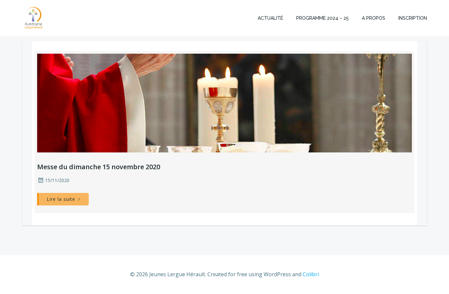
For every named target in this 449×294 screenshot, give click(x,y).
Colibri (311, 274)
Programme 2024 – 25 (322, 18)
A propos (373, 18)
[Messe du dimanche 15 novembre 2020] (224, 102)
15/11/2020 (57, 180)
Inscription (412, 18)
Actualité (270, 18)
